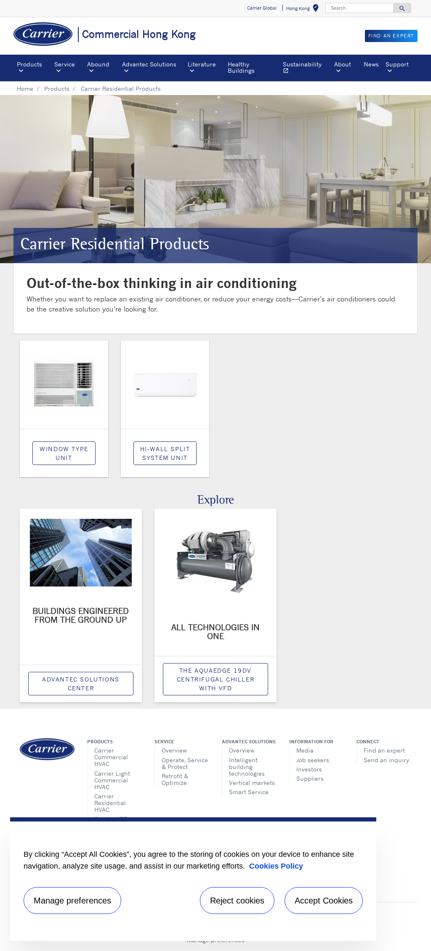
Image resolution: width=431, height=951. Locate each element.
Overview (174, 750)
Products (56, 88)
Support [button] (397, 64)
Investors (309, 769)
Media (305, 750)
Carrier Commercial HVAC (111, 757)
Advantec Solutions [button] (149, 64)
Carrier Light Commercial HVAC (112, 780)
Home (25, 88)
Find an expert (384, 750)
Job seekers (312, 759)
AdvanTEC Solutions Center (81, 684)
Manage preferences (72, 900)
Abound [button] (98, 64)
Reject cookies (237, 900)
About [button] (342, 64)
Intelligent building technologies (247, 766)
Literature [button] (202, 64)
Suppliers (310, 778)
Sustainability (307, 68)
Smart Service (249, 791)
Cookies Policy (276, 866)
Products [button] (29, 64)
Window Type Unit (64, 453)
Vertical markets (252, 782)
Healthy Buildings (241, 67)
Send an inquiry (386, 759)
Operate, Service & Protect (185, 763)
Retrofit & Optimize (175, 779)
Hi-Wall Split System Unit (165, 453)
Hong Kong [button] (304, 9)
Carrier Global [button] (262, 8)
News (371, 64)
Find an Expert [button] (391, 36)
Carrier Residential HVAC (110, 802)
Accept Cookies (324, 900)
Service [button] (64, 64)
